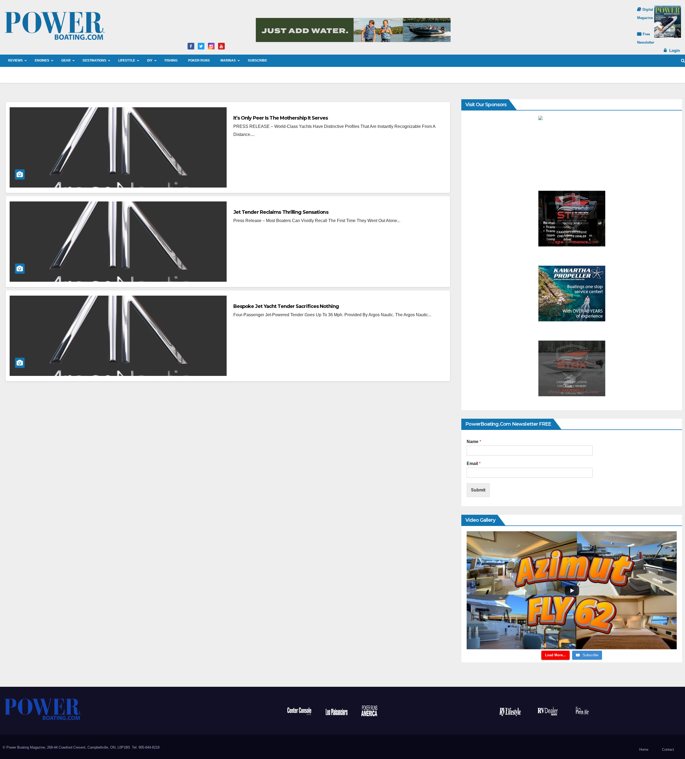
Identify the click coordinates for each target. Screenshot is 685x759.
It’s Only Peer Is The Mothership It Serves (280, 118)
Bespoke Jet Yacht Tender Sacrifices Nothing (286, 306)
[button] (683, 60)
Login (674, 50)
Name (474, 441)
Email (474, 463)
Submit (478, 490)
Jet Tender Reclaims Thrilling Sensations (280, 212)
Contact (668, 749)
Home (643, 749)
